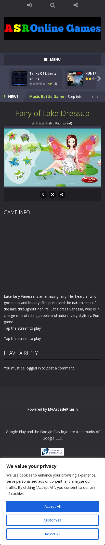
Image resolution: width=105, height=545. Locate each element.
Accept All (53, 506)
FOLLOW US (75, 5)
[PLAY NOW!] (19, 78)
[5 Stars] (46, 123)
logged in (33, 368)
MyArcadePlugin (63, 409)
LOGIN (29, 5)
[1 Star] (33, 123)
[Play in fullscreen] (52, 195)
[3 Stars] (40, 123)
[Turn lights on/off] (43, 195)
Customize (52, 520)
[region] (52, 501)
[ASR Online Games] (52, 28)
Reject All (52, 533)
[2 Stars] (36, 123)
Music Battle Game (46, 96)
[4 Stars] (43, 123)
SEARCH (52, 5)
